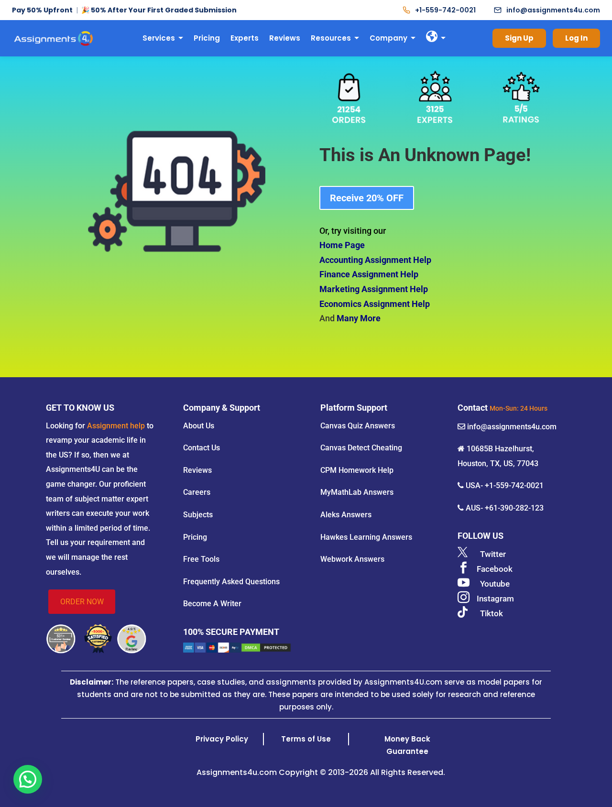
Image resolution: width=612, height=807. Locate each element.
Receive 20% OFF (367, 198)
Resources (331, 38)
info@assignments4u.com (553, 10)
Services (158, 38)
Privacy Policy (222, 739)
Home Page (342, 245)
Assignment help (116, 425)
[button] (27, 779)
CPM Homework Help (356, 470)
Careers (196, 492)
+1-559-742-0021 (445, 10)
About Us (198, 425)
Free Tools (201, 559)
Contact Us (201, 447)
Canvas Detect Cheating (361, 447)
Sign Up (519, 38)
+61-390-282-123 (514, 508)
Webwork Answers (352, 559)
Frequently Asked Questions (231, 581)
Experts (244, 38)
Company (388, 38)
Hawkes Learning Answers (366, 537)
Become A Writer (212, 603)
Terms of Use (306, 739)
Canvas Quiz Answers (357, 425)
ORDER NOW (82, 601)
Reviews (284, 38)
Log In (576, 38)
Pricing (207, 38)
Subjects (198, 514)
